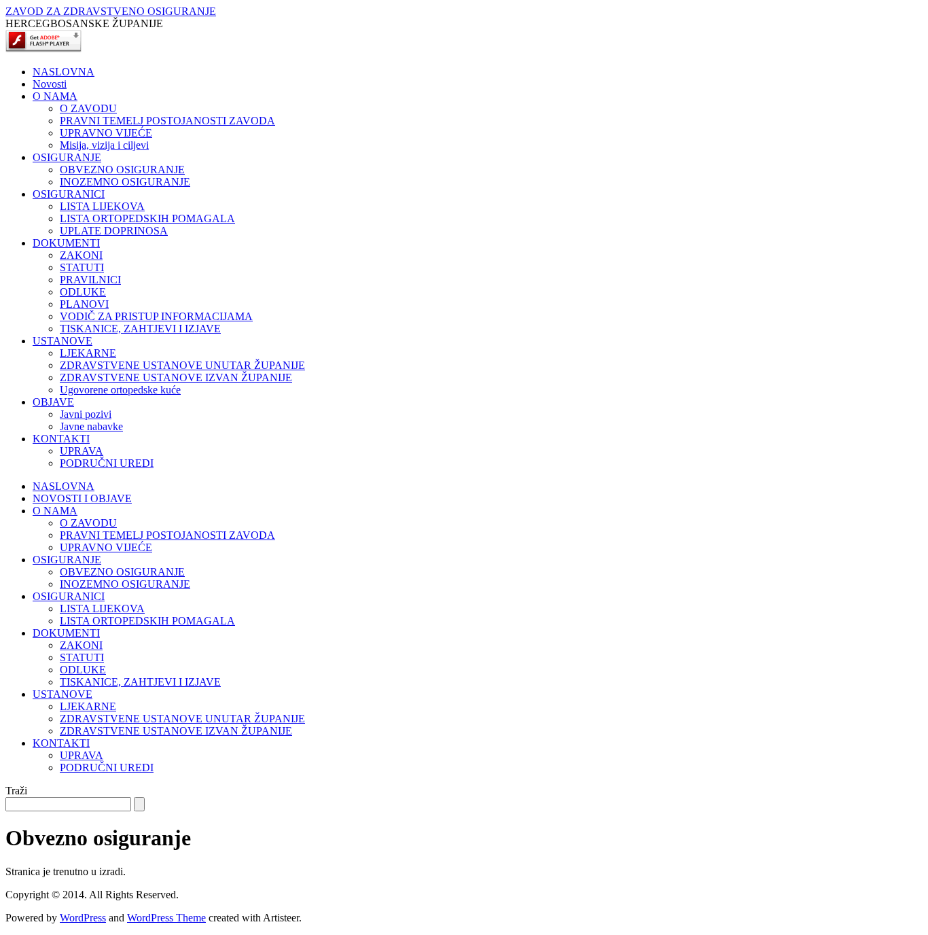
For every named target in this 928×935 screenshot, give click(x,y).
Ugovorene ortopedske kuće (120, 389)
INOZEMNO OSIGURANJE (125, 182)
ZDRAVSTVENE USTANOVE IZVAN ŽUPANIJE (176, 377)
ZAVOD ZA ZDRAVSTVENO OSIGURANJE (110, 11)
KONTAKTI (61, 438)
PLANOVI (84, 304)
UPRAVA (81, 451)
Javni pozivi (85, 414)
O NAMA (55, 96)
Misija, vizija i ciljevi (104, 145)
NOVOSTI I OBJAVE (82, 498)
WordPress (83, 917)
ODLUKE (83, 292)
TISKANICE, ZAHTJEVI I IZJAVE (140, 328)
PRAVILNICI (90, 279)
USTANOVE (62, 341)
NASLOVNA (63, 71)
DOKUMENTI (66, 243)
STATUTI (82, 267)
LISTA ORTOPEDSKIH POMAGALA (147, 218)
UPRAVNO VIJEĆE (106, 133)
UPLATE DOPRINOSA (114, 230)
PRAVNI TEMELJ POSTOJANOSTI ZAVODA (167, 120)
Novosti (50, 84)
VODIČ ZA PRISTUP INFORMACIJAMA (156, 316)
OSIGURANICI (69, 194)
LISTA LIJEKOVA (102, 206)
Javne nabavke (91, 426)
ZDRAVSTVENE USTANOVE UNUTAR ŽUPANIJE (182, 365)
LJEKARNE (88, 353)
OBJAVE (53, 402)
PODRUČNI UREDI (107, 463)
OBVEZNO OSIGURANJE (122, 169)
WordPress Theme (166, 917)
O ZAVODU (88, 108)
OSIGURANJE (67, 157)
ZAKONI (81, 255)
